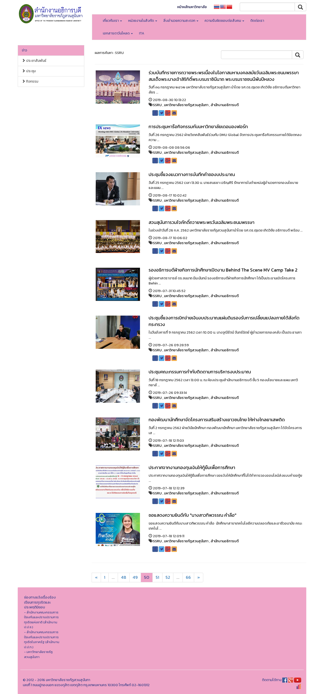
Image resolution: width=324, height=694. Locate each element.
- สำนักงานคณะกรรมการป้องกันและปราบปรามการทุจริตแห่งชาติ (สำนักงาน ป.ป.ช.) (41, 620)
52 (168, 577)
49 (135, 577)
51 (157, 577)
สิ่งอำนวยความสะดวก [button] (179, 20)
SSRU (157, 105)
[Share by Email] (174, 113)
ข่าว (24, 50)
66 (188, 577)
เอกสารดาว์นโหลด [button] (116, 33)
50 (146, 577)
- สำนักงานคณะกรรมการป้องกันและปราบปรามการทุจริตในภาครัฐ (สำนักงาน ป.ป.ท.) (41, 639)
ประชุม (30, 71)
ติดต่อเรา (257, 20)
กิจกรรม (31, 81)
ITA (141, 33)
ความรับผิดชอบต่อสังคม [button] (223, 20)
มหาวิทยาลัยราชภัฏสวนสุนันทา (186, 105)
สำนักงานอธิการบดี (225, 105)
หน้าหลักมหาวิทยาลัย (192, 7)
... (113, 577)
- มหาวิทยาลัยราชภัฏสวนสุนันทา (38, 654)
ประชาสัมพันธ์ (35, 60)
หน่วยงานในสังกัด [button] (141, 20)
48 (123, 577)
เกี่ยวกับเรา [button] (111, 20)
